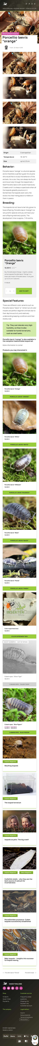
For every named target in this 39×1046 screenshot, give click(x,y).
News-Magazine (26, 872)
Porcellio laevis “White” (12, 436)
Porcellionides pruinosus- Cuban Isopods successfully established (18, 920)
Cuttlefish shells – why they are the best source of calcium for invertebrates (18, 881)
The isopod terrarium (13, 802)
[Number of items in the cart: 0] (34, 3)
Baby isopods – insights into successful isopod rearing (19, 959)
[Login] (29, 3)
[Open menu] (32, 4)
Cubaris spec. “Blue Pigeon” (13, 724)
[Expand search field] (26, 4)
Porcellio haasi (29, 973)
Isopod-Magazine (10, 761)
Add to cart (24, 291)
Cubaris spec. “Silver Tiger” (13, 676)
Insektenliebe (8, 8)
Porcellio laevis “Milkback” (13, 484)
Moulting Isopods (11, 766)
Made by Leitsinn (8, 1030)
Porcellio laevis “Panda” (12, 580)
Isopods (15, 34)
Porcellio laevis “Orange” (14, 262)
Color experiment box (11, 628)
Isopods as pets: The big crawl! (17, 839)
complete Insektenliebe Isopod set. (19, 341)
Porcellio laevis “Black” (12, 532)
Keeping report (19, 8)
